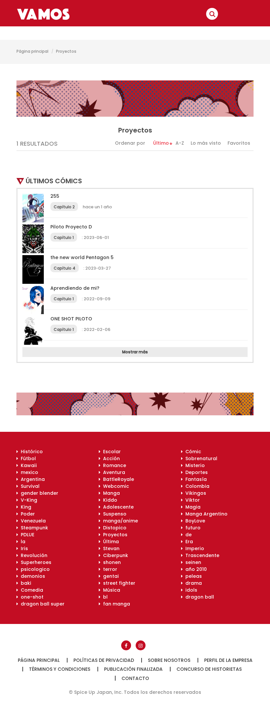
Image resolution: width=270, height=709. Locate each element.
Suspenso (113, 514)
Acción (110, 458)
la (21, 541)
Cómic (192, 451)
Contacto (135, 678)
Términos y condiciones (59, 669)
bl (104, 597)
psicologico (34, 569)
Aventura (112, 472)
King (24, 507)
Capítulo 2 (64, 207)
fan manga (115, 604)
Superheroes (34, 562)
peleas (192, 576)
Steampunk (33, 527)
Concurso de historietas (209, 669)
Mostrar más (135, 352)
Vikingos (194, 493)
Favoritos (239, 143)
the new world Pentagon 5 (82, 257)
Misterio (194, 465)
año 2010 (195, 569)
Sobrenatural (200, 458)
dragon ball (198, 597)
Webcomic (114, 486)
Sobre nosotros (169, 660)
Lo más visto (206, 143)
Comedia (30, 590)
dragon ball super (41, 604)
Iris (23, 548)
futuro (192, 527)
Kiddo (108, 500)
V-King (27, 500)
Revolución (32, 555)
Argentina (31, 479)
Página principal (32, 51)
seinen (192, 562)
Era (188, 541)
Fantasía (195, 479)
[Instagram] (141, 645)
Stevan (110, 548)
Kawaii (27, 465)
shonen (110, 562)
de (187, 534)
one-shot (30, 597)
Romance (113, 465)
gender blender (38, 493)
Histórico (30, 451)
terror (108, 569)
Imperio (193, 548)
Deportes (195, 472)
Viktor (191, 500)
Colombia (196, 486)
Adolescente (117, 507)
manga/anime (119, 520)
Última (109, 541)
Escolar (110, 451)
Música (110, 590)
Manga (110, 493)
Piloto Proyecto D (71, 226)
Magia (192, 507)
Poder (26, 514)
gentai (109, 576)
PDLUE (26, 534)
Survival (29, 486)
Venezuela (32, 520)
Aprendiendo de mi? (74, 288)
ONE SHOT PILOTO (71, 318)
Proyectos (113, 534)
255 (54, 196)
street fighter (117, 583)
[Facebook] (126, 645)
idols (190, 590)
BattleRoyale (117, 479)
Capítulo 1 (64, 237)
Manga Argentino (205, 514)
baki (24, 583)
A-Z (180, 143)
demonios (31, 576)
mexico (28, 472)
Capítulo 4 (64, 268)
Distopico (113, 527)
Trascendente (201, 555)
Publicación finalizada (133, 669)
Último (161, 143)
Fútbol (27, 458)
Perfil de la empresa (228, 660)
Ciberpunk (114, 555)
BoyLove (194, 520)
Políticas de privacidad (103, 660)
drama (192, 583)
